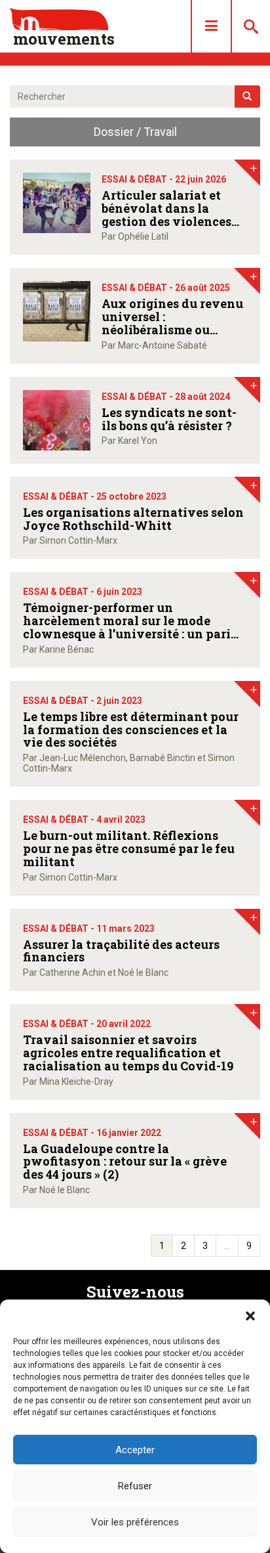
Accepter (135, 1450)
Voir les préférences (135, 1522)
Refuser (135, 1486)
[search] (247, 96)
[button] (250, 1316)
